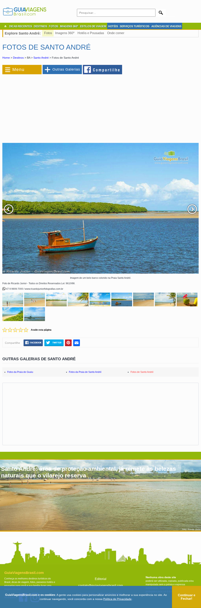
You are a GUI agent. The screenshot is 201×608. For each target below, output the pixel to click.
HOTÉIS (113, 26)
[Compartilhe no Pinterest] (68, 342)
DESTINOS (40, 26)
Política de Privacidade (117, 599)
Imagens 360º (64, 33)
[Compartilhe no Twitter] (54, 342)
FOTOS (53, 26)
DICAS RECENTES (20, 26)
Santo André (41, 57)
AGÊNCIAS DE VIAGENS (166, 26)
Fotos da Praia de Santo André (85, 372)
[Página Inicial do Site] (5, 26)
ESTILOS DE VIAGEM (93, 26)
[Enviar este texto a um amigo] (76, 342)
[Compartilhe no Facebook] (102, 69)
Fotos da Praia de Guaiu (20, 372)
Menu (18, 69)
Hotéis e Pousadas (91, 33)
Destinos (18, 57)
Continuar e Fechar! (186, 596)
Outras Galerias (66, 69)
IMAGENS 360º (69, 26)
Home (6, 57)
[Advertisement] (45, 106)
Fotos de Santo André (142, 372)
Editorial (100, 579)
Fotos (48, 33)
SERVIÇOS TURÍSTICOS (134, 26)
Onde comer (115, 33)
